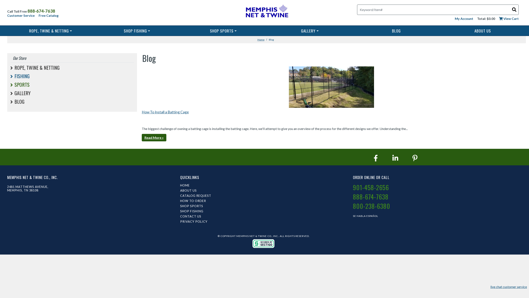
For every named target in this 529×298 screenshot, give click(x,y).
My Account (464, 18)
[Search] (514, 9)
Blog (396, 31)
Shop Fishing (135, 31)
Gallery (308, 31)
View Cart (511, 18)
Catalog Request (195, 195)
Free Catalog (48, 15)
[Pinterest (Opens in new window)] (414, 158)
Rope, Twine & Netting (49, 31)
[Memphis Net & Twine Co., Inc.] (266, 12)
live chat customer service (508, 287)
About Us (482, 31)
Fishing (22, 76)
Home (260, 39)
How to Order (193, 201)
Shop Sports (222, 31)
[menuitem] (50, 31)
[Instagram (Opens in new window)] (395, 158)
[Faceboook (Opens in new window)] (375, 158)
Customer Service (21, 15)
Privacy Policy (193, 221)
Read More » (154, 137)
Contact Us (190, 216)
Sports (22, 84)
